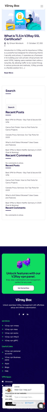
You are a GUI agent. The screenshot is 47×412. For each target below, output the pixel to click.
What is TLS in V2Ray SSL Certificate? (22, 37)
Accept (10, 404)
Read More (8, 73)
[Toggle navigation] (41, 5)
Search (10, 90)
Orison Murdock (16, 43)
